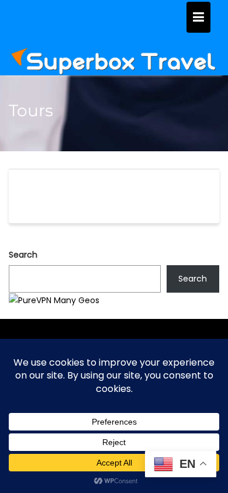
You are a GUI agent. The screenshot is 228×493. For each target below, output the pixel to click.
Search (23, 255)
